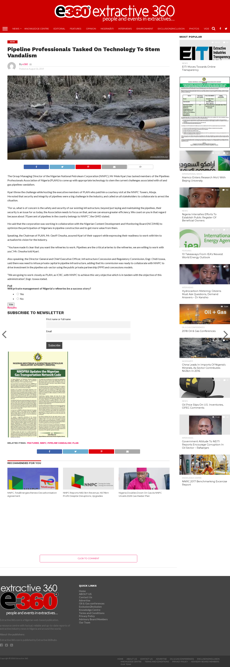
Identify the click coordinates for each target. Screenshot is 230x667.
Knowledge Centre (37, 28)
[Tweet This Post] (62, 166)
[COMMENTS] (140, 166)
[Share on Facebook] (36, 166)
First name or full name (58, 319)
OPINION (91, 28)
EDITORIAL (59, 28)
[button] (88, 121)
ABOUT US (85, 594)
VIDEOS (208, 28)
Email (49, 331)
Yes (21, 294)
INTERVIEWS (125, 28)
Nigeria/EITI (107, 28)
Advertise (84, 600)
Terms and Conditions (91, 613)
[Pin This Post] (88, 166)
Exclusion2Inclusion (171, 28)
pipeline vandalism (59, 443)
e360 (25, 64)
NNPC (43, 443)
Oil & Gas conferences (91, 603)
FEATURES (75, 28)
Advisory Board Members (93, 619)
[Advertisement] (88, 526)
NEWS (15, 28)
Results (12, 307)
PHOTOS (194, 28)
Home (82, 591)
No (21, 298)
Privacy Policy (87, 616)
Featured (33, 443)
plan (75, 443)
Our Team (84, 622)
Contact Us (85, 597)
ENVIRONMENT (145, 28)
